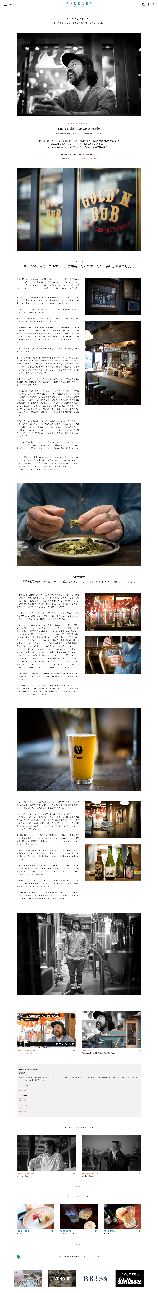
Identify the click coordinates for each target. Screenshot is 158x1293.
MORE (79, 1187)
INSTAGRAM (91, 158)
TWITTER (71, 158)
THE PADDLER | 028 (79, 123)
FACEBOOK (81, 158)
